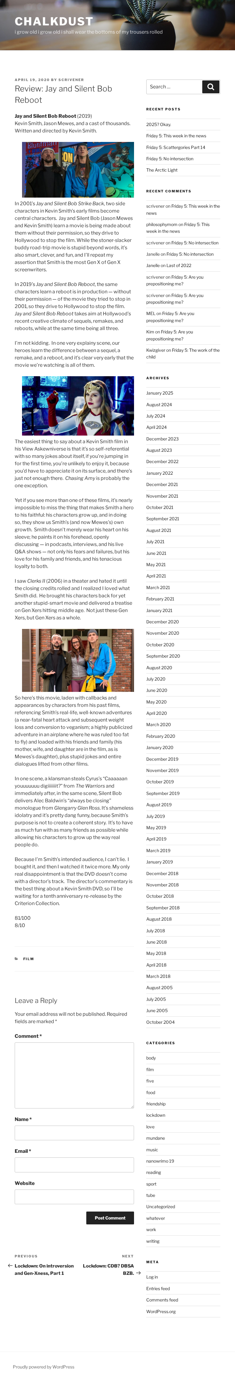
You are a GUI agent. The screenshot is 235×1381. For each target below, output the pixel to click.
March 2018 (158, 976)
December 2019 (162, 759)
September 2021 (162, 518)
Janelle (153, 265)
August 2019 (159, 804)
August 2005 (159, 987)
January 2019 (159, 861)
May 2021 (156, 564)
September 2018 (163, 907)
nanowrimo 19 (160, 1161)
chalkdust (54, 21)
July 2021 (155, 541)
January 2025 (159, 392)
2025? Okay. (158, 124)
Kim (150, 331)
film (29, 959)
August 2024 (159, 404)
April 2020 (156, 713)
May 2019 (156, 827)
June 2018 (156, 942)
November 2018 (162, 884)
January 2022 (159, 473)
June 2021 (156, 553)
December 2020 (162, 621)
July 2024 (155, 415)
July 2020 (156, 678)
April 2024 (156, 427)
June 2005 (157, 1010)
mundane (155, 1138)
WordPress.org (161, 1311)
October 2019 (160, 781)
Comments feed (162, 1299)
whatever (155, 1218)
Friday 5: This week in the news (176, 135)
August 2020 (159, 667)
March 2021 (158, 587)
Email (23, 1151)
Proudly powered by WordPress (43, 1366)
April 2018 (156, 964)
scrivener (71, 80)
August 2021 (158, 530)
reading (153, 1172)
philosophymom (161, 224)
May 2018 (156, 953)
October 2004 (160, 1022)
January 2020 (159, 747)
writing (152, 1241)
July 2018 (155, 930)
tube (150, 1195)
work (151, 1229)
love (150, 1126)
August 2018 (159, 919)
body (151, 1057)
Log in (152, 1276)
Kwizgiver (155, 350)
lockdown (155, 1115)
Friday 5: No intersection (169, 158)
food (150, 1092)
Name (23, 1119)
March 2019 (158, 850)
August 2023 (159, 450)
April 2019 (156, 838)
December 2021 (162, 484)
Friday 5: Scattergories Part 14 (175, 147)
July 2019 (155, 816)
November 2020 (162, 633)
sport (151, 1183)
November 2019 (162, 770)
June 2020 (156, 690)
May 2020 (156, 701)
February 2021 (160, 598)
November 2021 (162, 496)
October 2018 (160, 896)
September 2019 (163, 793)
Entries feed (158, 1288)
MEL (150, 313)
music (152, 1149)
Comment (28, 1036)
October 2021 (159, 507)
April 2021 (156, 575)
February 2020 (160, 736)
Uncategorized (160, 1206)
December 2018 (162, 873)
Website (25, 1183)
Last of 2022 (178, 265)
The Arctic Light (161, 170)
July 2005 (156, 999)
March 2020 (158, 724)
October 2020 (160, 644)
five (150, 1080)
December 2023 (162, 438)
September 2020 (163, 656)
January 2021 (159, 610)
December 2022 (162, 461)
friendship (156, 1103)
